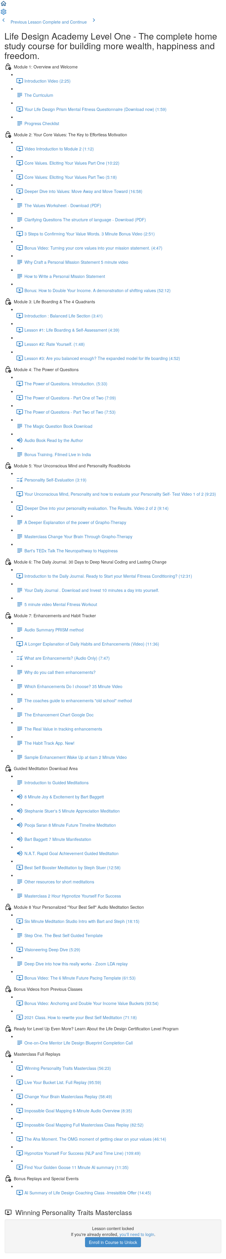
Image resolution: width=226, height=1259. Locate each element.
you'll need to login (136, 1234)
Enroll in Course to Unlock (113, 1242)
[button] (3, 5)
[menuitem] (3, 14)
